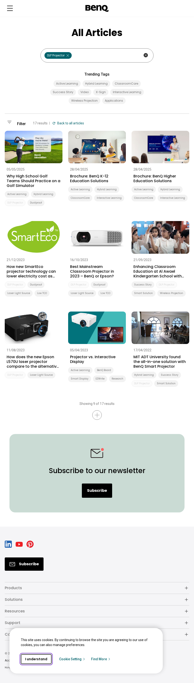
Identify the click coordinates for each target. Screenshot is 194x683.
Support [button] (12, 622)
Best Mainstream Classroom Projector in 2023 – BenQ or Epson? (92, 271)
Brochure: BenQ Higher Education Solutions (154, 178)
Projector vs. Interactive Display (92, 359)
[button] (10, 8)
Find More (99, 659)
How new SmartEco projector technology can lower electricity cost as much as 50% (31, 271)
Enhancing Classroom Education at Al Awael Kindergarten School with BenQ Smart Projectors (157, 271)
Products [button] (13, 588)
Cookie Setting (70, 659)
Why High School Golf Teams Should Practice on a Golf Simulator (33, 181)
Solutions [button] (14, 599)
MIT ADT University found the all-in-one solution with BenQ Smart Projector (159, 362)
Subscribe (97, 490)
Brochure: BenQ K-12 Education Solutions (89, 178)
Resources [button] (15, 611)
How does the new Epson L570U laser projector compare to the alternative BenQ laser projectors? (33, 362)
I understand (36, 659)
